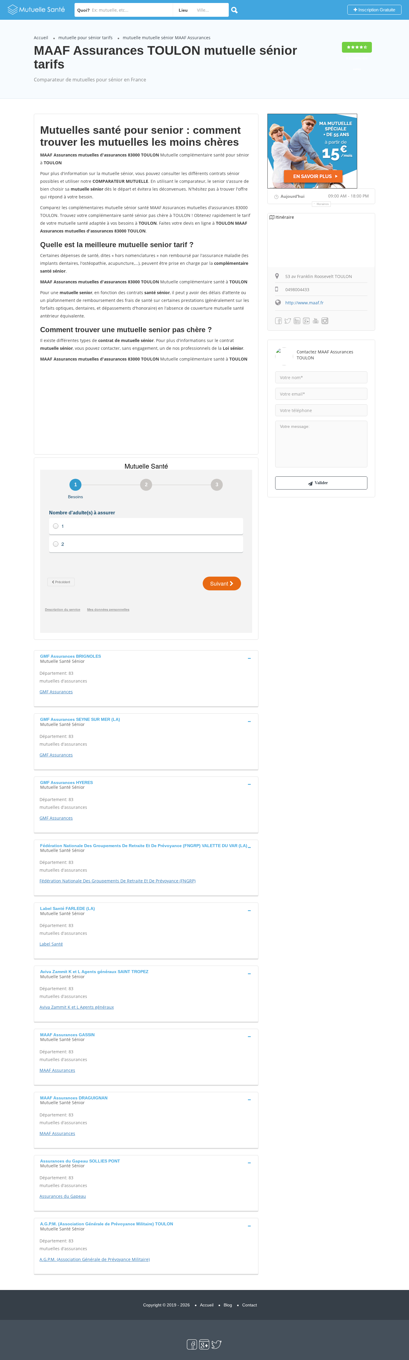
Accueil (41, 37)
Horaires (323, 204)
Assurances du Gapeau (63, 1196)
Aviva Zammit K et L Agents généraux (77, 1007)
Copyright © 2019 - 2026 (166, 1305)
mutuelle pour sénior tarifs (85, 37)
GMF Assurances (56, 692)
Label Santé (51, 944)
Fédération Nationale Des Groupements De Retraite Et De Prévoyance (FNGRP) (118, 881)
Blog (228, 1305)
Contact (249, 1305)
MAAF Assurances (57, 1070)
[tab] (146, 658)
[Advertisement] (146, 408)
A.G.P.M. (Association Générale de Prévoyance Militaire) (95, 1259)
